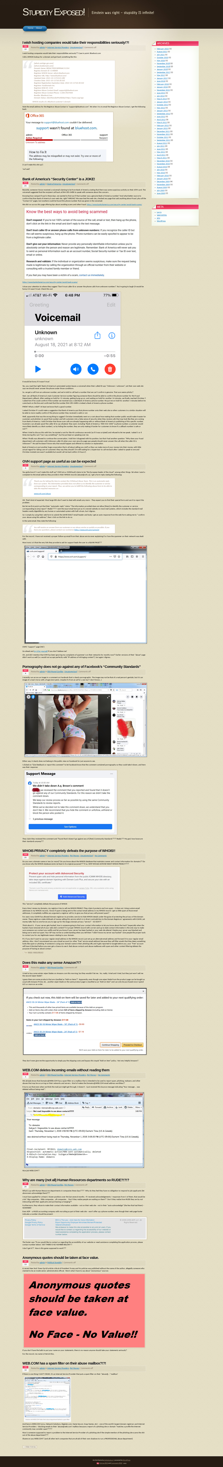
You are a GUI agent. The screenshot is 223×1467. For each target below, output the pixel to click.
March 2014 (162, 99)
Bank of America (54, 184)
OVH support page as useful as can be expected (59, 461)
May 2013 (161, 108)
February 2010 (163, 176)
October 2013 (162, 105)
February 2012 (163, 126)
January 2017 (162, 78)
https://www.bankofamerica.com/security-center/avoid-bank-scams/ (114, 205)
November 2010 (163, 164)
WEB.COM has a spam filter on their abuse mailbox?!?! (64, 1363)
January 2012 (162, 128)
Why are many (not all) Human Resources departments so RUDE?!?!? (75, 1180)
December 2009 (163, 182)
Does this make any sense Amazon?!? (51, 963)
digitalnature (108, 1460)
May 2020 (161, 61)
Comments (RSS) (116, 1463)
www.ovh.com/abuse (42, 494)
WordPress (161, 221)
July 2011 (161, 146)
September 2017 (163, 72)
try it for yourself (41, 651)
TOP (125, 1463)
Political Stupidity (54, 1263)
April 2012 (161, 120)
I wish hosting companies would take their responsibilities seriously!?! (75, 43)
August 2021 (162, 52)
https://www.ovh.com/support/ (86, 530)
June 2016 (161, 81)
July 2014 (161, 96)
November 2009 (163, 185)
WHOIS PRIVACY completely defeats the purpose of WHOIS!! (68, 851)
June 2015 (161, 93)
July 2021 (161, 55)
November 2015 (163, 90)
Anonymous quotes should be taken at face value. (60, 1258)
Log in (159, 212)
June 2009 (161, 193)
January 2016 (162, 87)
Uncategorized (76, 47)
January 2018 (162, 69)
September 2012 (163, 114)
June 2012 (161, 117)
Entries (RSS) (104, 1463)
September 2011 (163, 140)
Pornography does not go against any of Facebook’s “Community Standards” (81, 667)
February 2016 (163, 84)
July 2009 (161, 190)
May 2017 (161, 75)
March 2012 (162, 123)
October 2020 (162, 58)
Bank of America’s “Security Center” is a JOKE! (58, 179)
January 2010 (162, 179)
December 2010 (163, 161)
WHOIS (30, 952)
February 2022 (163, 49)
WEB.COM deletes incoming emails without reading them (65, 1070)
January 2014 (162, 102)
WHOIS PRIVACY (38, 952)
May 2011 (161, 152)
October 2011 (162, 137)
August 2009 (162, 187)
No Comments (101, 856)
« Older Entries (30, 1447)
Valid (162, 215)
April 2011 (161, 155)
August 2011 (162, 143)
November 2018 (163, 63)
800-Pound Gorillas (55, 672)
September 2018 (163, 67)
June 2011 (161, 149)
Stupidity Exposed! (53, 11)
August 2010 (162, 167)
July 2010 (161, 170)
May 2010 (161, 173)
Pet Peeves (74, 856)
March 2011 (162, 158)
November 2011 (163, 134)
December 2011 (163, 131)
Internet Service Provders (58, 47)
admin (42, 47)
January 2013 (162, 111)
